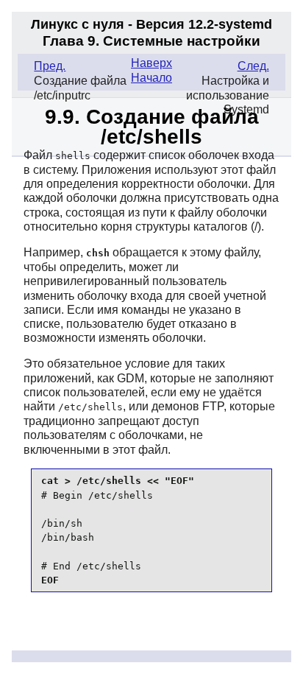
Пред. (49, 66)
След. (253, 66)
